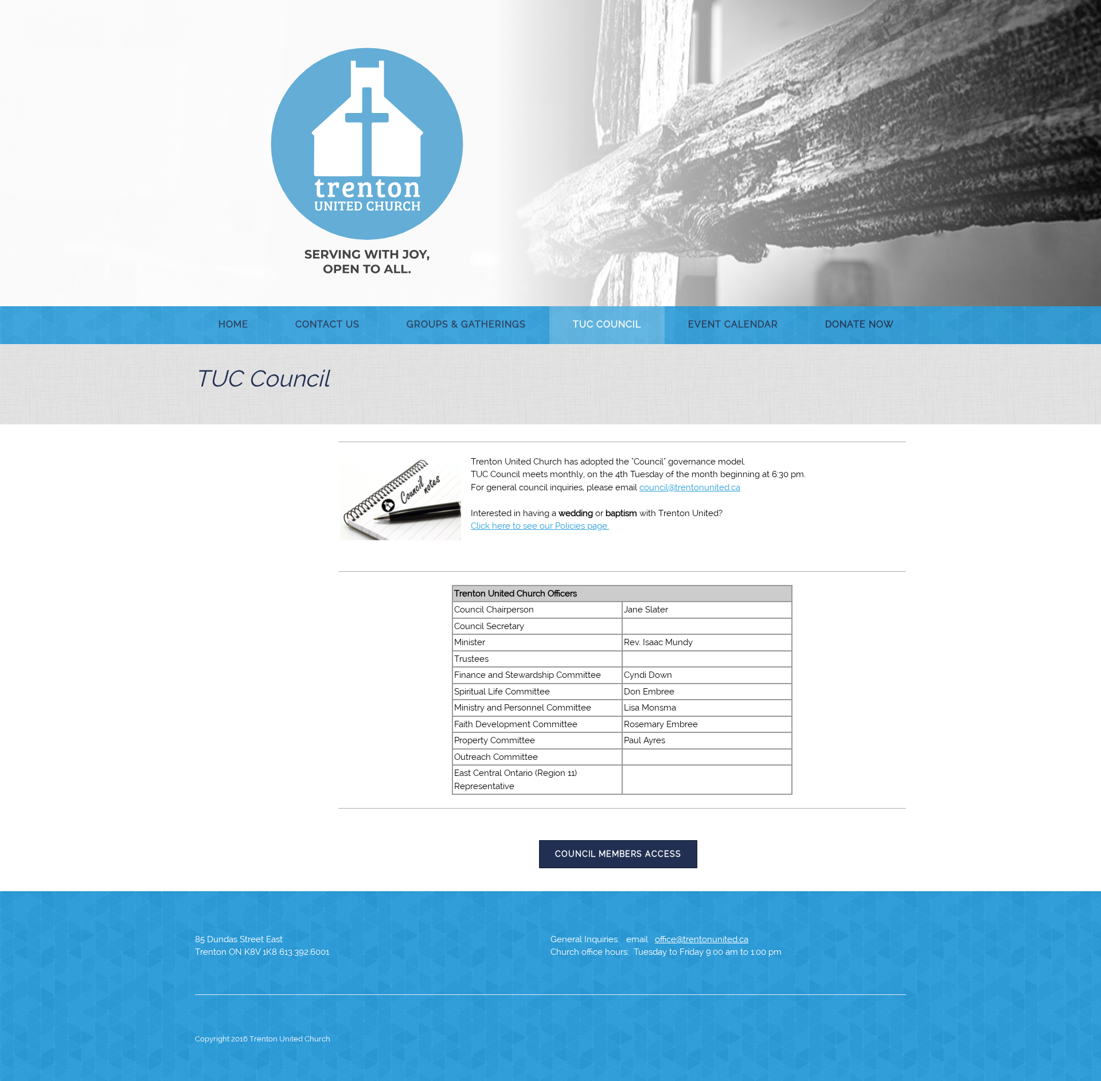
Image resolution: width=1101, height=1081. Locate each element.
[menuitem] (233, 325)
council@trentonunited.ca (689, 487)
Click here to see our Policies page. (540, 526)
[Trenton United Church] (367, 160)
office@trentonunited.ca (701, 939)
